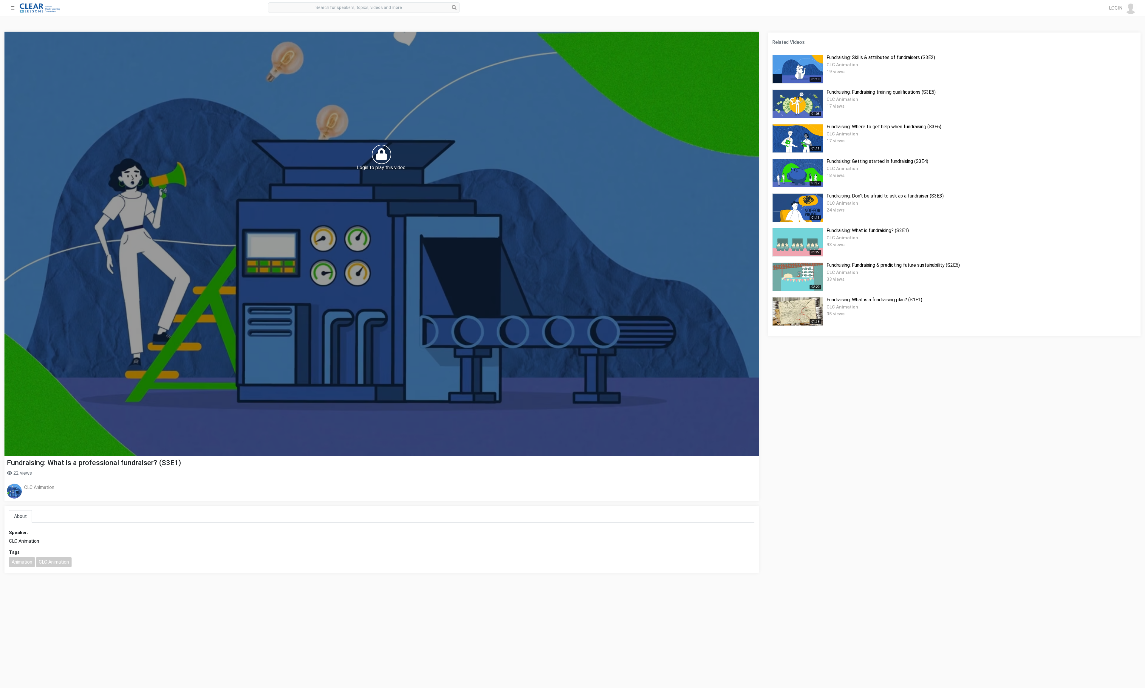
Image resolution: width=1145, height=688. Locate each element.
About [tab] (20, 516)
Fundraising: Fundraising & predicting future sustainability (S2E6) (893, 265)
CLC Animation (39, 487)
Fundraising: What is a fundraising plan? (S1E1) (874, 300)
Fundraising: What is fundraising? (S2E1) (868, 230)
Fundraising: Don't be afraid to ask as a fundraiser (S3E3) (885, 196)
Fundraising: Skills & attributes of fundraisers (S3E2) (881, 57)
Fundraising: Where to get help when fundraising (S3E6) (884, 126)
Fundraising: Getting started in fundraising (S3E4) (877, 161)
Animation (22, 562)
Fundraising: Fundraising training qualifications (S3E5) (881, 92)
